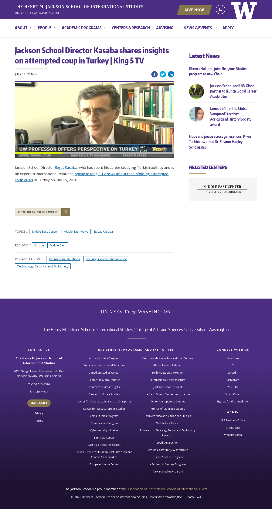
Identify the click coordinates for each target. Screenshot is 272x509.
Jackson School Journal (168, 387)
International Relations (64, 259)
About (21, 27)
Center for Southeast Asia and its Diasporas (104, 401)
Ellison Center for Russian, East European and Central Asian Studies (104, 454)
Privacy (39, 413)
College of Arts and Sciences (159, 329)
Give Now (194, 9)
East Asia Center (104, 437)
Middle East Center (45, 231)
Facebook (154, 74)
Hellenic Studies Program (168, 372)
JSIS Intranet (233, 427)
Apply (228, 27)
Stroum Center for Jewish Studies (167, 450)
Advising (164, 27)
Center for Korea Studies (104, 394)
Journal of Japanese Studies (168, 409)
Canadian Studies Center (104, 372)
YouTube (233, 387)
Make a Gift (39, 403)
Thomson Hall (48, 371)
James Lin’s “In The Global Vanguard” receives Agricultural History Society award (230, 116)
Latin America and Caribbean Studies (168, 416)
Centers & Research (131, 27)
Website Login (233, 435)
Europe (39, 245)
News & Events (198, 27)
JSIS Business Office (233, 420)
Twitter (163, 74)
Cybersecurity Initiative (104, 430)
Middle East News (76, 231)
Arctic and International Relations (104, 365)
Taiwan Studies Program (168, 471)
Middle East (58, 245)
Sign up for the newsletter (233, 401)
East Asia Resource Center (104, 445)
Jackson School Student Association (168, 394)
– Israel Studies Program (168, 457)
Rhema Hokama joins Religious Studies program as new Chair (218, 71)
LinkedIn (171, 74)
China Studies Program (104, 416)
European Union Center (104, 464)
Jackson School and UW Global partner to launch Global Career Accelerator (233, 91)
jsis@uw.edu (40, 391)
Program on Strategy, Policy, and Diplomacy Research (167, 433)
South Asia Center (168, 442)
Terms (39, 420)
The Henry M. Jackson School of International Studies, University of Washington (79, 10)
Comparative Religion (104, 423)
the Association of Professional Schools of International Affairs (164, 489)
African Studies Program (104, 358)
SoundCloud (233, 394)
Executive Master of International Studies (167, 358)
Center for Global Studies (104, 380)
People (44, 27)
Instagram (233, 380)
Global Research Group (167, 365)
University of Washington (244, 9)
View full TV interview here (38, 212)
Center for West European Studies (104, 409)
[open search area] (220, 9)
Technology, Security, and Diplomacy (42, 266)
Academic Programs (82, 27)
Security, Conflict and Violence (106, 259)
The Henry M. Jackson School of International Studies (88, 329)
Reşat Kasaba (66, 167)
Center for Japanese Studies (167, 401)
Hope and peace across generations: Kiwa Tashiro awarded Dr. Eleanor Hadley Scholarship (220, 141)
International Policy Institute (167, 380)
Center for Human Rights (104, 387)
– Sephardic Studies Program (168, 464)
